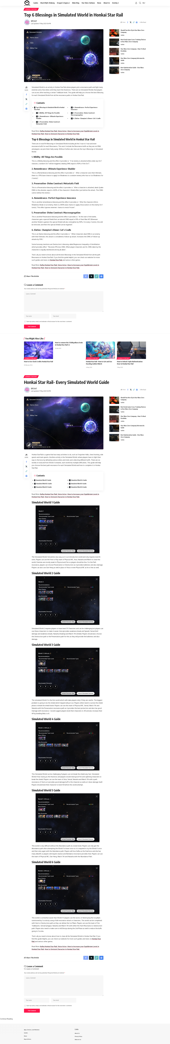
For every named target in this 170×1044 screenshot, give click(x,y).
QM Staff (34, 21)
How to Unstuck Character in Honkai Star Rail (62, 134)
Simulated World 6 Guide (79, 487)
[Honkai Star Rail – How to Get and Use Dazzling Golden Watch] (100, 350)
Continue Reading (6, 1019)
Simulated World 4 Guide (79, 480)
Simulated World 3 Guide (44, 487)
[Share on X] (130, 22)
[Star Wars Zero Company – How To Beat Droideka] (114, 51)
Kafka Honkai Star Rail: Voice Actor (53, 131)
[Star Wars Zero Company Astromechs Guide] (114, 61)
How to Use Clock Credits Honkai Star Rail (38, 362)
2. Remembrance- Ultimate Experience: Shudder (49, 117)
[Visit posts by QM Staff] (27, 22)
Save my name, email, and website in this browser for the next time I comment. (49, 321)
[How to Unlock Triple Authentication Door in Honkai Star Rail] (131, 350)
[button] (136, 3)
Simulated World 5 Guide (79, 483)
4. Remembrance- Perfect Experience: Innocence (84, 108)
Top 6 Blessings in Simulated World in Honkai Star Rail (49, 108)
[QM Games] (27, 3)
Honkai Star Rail (31, 9)
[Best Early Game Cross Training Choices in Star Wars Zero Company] (114, 42)
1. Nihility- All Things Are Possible (49, 113)
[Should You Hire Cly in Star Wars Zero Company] (114, 33)
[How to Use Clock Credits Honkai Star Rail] (38, 350)
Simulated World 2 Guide (44, 483)
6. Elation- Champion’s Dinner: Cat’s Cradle (87, 118)
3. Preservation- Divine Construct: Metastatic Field (48, 123)
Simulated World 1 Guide (43, 480)
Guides (122, 35)
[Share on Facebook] (127, 22)
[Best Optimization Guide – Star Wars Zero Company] (114, 70)
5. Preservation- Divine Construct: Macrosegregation (83, 114)
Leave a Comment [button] (32, 969)
